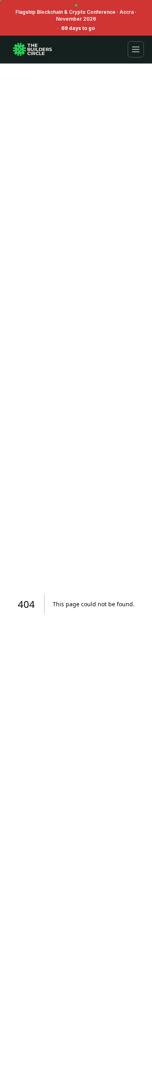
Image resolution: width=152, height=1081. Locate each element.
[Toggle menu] (136, 49)
